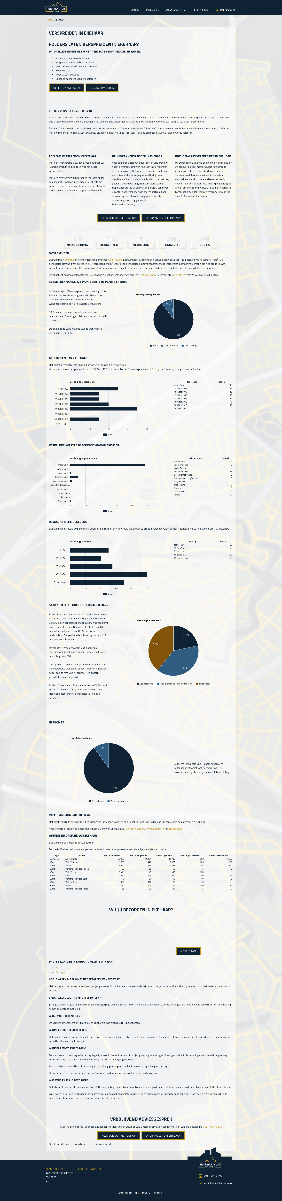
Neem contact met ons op (119, 218)
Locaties (201, 10)
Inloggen (227, 10)
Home (135, 10)
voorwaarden (127, 1193)
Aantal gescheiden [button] (190, 855)
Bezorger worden (102, 88)
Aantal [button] (222, 381)
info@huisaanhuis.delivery (218, 1183)
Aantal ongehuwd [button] (139, 855)
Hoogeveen (175, 829)
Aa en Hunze (115, 260)
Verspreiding (177, 10)
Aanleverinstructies (59, 1173)
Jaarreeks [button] (192, 381)
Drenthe (69, 260)
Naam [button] (82, 855)
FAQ (48, 1181)
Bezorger (60, 972)
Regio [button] (57, 855)
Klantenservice (56, 1169)
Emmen (149, 829)
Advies (205, 244)
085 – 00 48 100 (212, 1127)
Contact (51, 1177)
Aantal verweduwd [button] (218, 855)
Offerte (152, 10)
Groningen (130, 829)
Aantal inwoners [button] (112, 855)
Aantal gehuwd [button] (164, 855)
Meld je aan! (188, 951)
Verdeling (141, 244)
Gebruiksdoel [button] (195, 458)
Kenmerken (109, 244)
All (56, 968)
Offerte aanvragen (66, 88)
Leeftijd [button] (193, 541)
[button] (50, 892)
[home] (56, 11)
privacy (145, 1193)
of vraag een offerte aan (163, 218)
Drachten (160, 829)
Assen (140, 829)
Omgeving (172, 244)
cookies (159, 1193)
